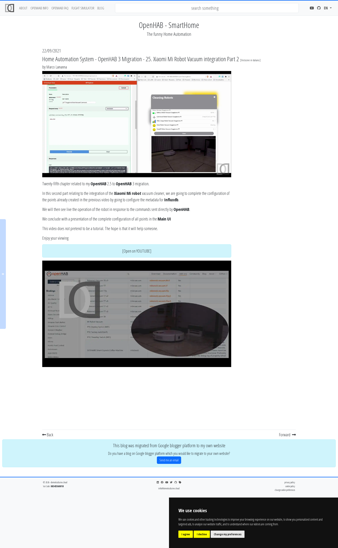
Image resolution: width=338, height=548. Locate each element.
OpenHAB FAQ (59, 8)
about (23, 8)
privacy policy (289, 482)
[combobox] (207, 8)
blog (100, 8)
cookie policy (290, 486)
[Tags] (180, 482)
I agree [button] (186, 534)
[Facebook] (162, 482)
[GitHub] (319, 8)
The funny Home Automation (169, 34)
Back (49, 434)
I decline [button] (202, 534)
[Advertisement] (136, 397)
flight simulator (83, 8)
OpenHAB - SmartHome (169, 25)
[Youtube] (312, 8)
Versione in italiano (250, 60)
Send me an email (169, 460)
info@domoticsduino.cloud (169, 488)
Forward (285, 434)
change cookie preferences (285, 490)
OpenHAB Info (39, 8)
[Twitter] (171, 482)
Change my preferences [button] (227, 534)
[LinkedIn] (158, 482)
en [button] (326, 8)
